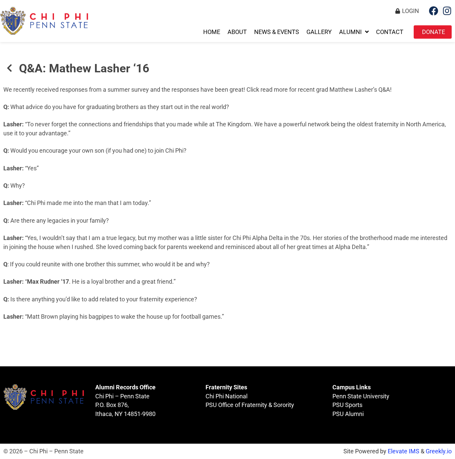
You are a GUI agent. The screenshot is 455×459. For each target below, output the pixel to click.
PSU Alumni (348, 414)
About (237, 32)
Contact (389, 32)
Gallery (319, 32)
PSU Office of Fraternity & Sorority (250, 405)
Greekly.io (439, 451)
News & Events (276, 32)
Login (410, 11)
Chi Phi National (226, 396)
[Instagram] (447, 11)
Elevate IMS (403, 451)
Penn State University (360, 396)
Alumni (350, 32)
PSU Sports (347, 405)
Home (211, 32)
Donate (433, 32)
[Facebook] (433, 11)
